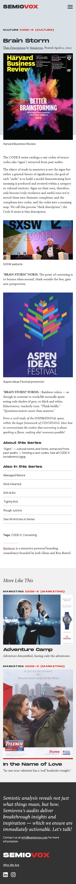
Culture (11, 30)
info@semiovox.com (34, 837)
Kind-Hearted (12, 484)
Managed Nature (14, 475)
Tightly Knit (11, 501)
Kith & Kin (10, 493)
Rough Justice (13, 510)
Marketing (13, 591)
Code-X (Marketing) (45, 591)
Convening (30, 535)
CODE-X (16, 535)
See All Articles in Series (19, 519)
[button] (70, 7)
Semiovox (36, 48)
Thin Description (14, 48)
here (22, 457)
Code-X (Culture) (37, 30)
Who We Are (11, 865)
